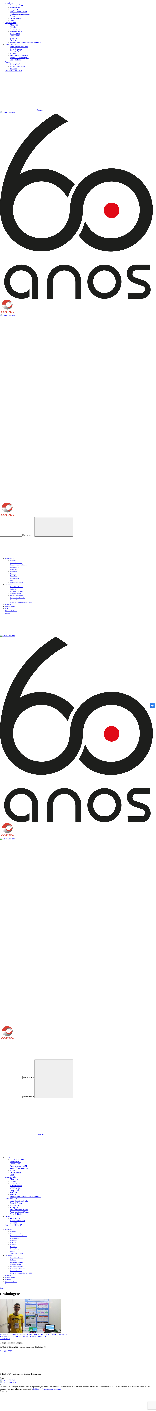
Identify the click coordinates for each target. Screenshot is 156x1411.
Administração (15, 7)
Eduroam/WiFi (15, 51)
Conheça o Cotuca (17, 5)
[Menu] (18, 634)
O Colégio (9, 3)
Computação (15, 29)
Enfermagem (15, 34)
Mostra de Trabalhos (11, 611)
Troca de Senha (16, 49)
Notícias (7, 613)
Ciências (13, 27)
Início (2, 1288)
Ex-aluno (13, 69)
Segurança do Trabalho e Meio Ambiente (25, 42)
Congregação (15, 10)
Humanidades (15, 36)
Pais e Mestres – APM (18, 12)
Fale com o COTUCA (13, 71)
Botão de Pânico (16, 60)
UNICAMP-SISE (12, 44)
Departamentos (10, 23)
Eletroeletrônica (16, 31)
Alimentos (14, 25)
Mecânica (13, 38)
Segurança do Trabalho (16, 582)
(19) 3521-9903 (6, 1351)
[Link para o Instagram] (18, 554)
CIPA (12, 20)
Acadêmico (8, 584)
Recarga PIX (15, 53)
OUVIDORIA (15, 18)
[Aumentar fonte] (18, 91)
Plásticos (13, 40)
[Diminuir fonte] (55, 91)
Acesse (7, 62)
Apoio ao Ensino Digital (19, 58)
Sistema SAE (15, 64)
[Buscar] (18, 1058)
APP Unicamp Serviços (19, 55)
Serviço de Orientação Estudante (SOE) (21, 602)
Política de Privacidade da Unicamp (47, 1389)
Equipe (12, 16)
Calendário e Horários (16, 587)
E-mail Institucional (17, 66)
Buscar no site (28, 535)
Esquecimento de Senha (19, 47)
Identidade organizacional (19, 14)
